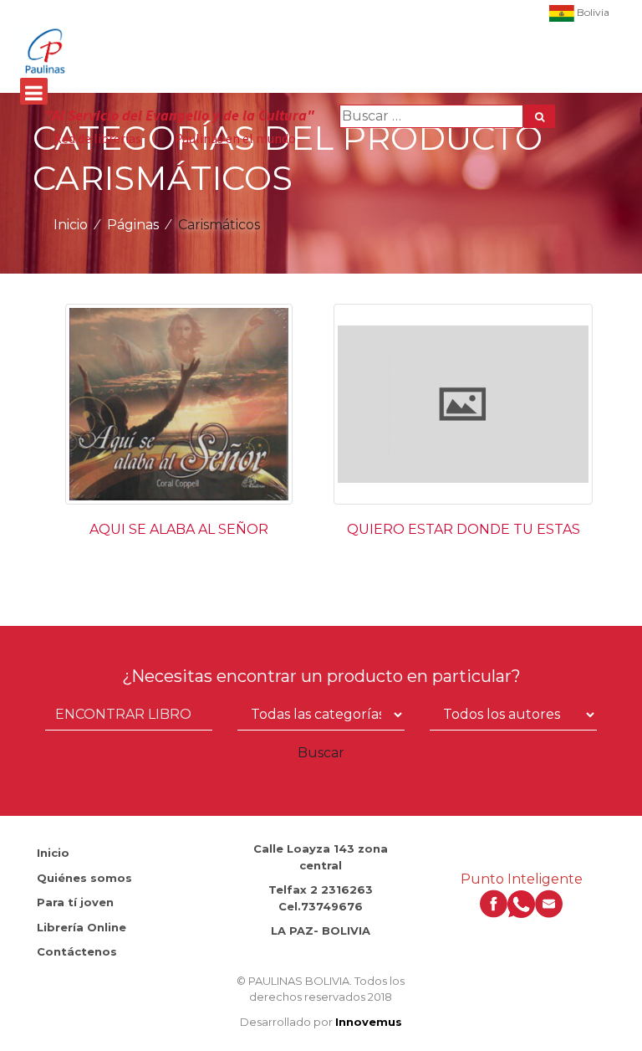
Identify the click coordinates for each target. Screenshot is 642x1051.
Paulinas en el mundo (235, 138)
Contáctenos (77, 951)
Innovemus (368, 1021)
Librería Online (81, 927)
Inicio (71, 225)
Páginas (133, 225)
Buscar (321, 753)
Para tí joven (75, 902)
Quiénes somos (84, 877)
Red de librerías (97, 138)
